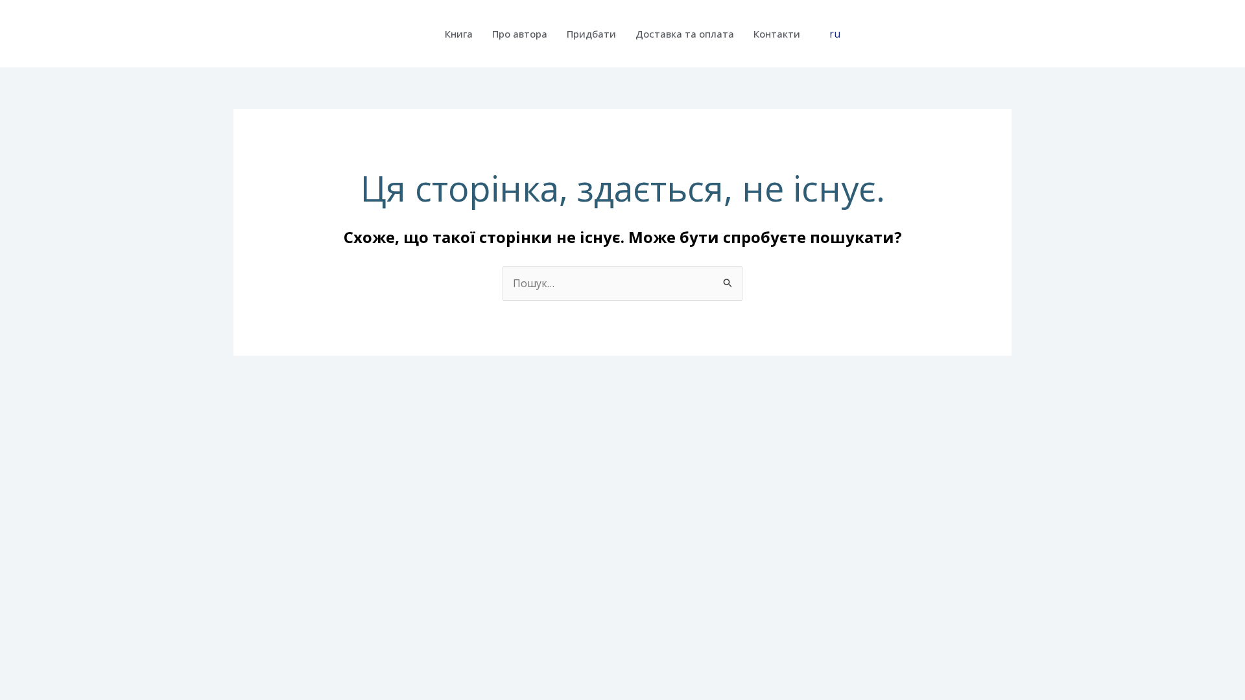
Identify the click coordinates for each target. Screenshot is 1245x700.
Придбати (591, 33)
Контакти (776, 33)
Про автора (519, 33)
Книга (459, 33)
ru (834, 34)
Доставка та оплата (684, 33)
